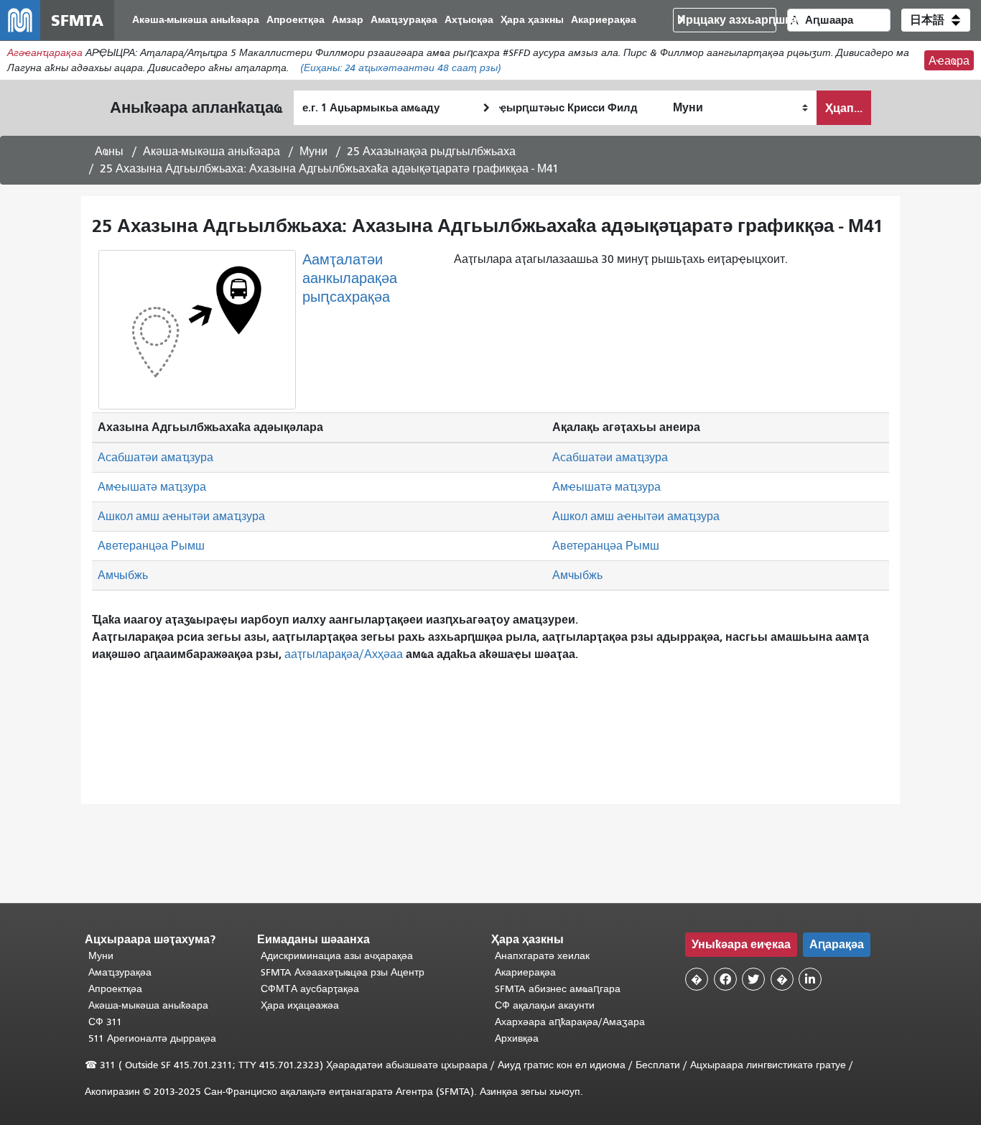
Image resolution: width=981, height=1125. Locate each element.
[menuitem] (196, 20)
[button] (935, 20)
